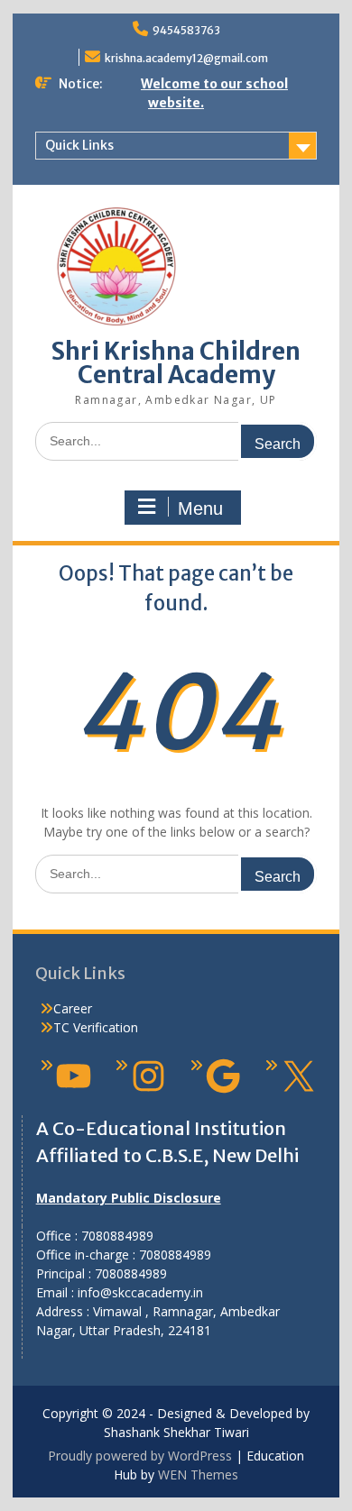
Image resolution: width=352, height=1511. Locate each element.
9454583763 (186, 30)
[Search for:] (176, 440)
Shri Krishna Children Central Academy (176, 362)
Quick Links (79, 145)
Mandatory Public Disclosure (128, 1197)
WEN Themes (198, 1474)
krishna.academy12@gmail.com (186, 58)
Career (72, 1008)
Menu (200, 508)
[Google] (223, 1076)
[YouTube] (73, 1076)
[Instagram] (148, 1076)
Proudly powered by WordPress (140, 1455)
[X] (298, 1076)
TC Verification (95, 1027)
